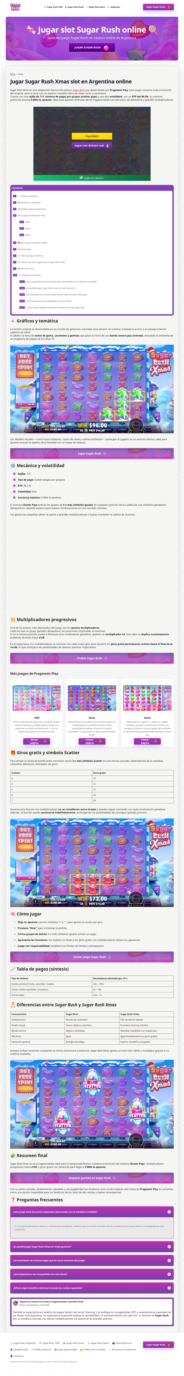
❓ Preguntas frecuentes (27, 275)
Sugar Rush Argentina (24, 1343)
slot (81, 90)
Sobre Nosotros (124, 1343)
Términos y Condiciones (124, 1349)
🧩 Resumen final (24, 268)
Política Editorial (42, 1349)
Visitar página (34, 741)
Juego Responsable (67, 1349)
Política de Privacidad (94, 1349)
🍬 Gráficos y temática (26, 196)
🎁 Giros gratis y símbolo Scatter (30, 242)
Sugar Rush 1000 (55, 7)
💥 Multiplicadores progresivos (30, 209)
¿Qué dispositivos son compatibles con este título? (46, 301)
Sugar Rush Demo (97, 7)
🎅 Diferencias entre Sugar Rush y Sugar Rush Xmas (39, 262)
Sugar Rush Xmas (75, 7)
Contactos (18, 1356)
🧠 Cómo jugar (22, 249)
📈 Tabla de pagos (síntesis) (28, 255)
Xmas (25, 228)
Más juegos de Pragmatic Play (29, 215)
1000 (25, 222)
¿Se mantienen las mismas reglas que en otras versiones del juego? (54, 294)
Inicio (12, 74)
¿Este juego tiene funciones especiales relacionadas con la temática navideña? (59, 281)
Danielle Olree (20, 1349)
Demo (26, 235)
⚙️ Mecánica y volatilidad (27, 202)
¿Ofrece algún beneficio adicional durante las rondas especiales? (53, 307)
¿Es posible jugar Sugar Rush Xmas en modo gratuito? (48, 288)
